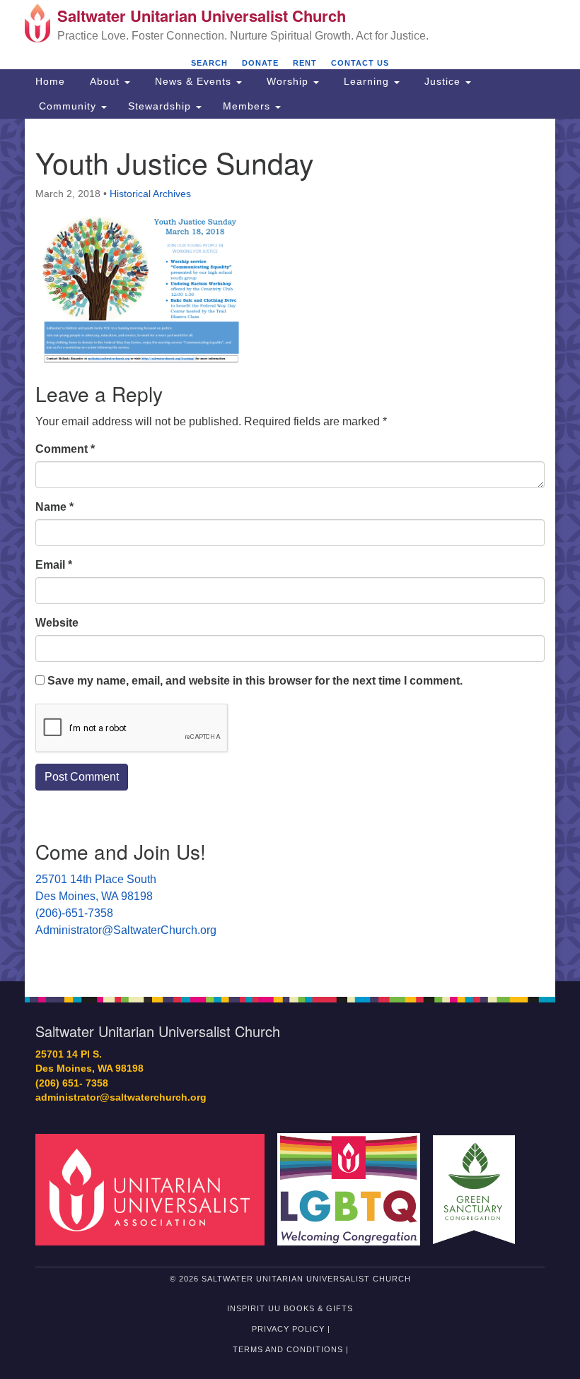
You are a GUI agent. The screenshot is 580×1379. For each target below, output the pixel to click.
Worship (287, 81)
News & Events (193, 81)
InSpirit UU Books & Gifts (290, 1308)
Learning (366, 81)
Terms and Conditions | (291, 1349)
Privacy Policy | (291, 1329)
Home (50, 81)
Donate (260, 63)
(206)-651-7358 (74, 913)
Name (54, 507)
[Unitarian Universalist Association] (154, 1188)
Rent (305, 63)
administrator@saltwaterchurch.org (121, 1097)
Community (67, 106)
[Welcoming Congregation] (353, 1188)
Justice (442, 81)
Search (209, 63)
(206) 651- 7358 (71, 1083)
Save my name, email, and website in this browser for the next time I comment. (255, 681)
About (104, 81)
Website (57, 623)
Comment (65, 449)
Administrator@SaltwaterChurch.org (125, 930)
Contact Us (360, 63)
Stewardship (161, 106)
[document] (290, 550)
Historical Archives (150, 193)
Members (248, 106)
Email (53, 565)
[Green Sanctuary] (479, 1188)
